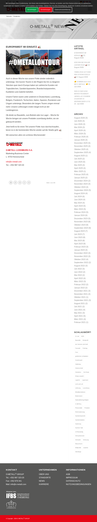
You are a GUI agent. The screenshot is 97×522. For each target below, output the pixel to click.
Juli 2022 (78, 269)
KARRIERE (44, 484)
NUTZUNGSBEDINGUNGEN (78, 484)
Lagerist (77, 380)
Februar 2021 (80, 322)
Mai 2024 (78, 203)
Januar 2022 (79, 288)
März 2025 (78, 171)
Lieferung (78, 388)
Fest (76, 352)
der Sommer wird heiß (81, 344)
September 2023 (81, 228)
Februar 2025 (80, 174)
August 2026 (79, 118)
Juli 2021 (78, 307)
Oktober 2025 (80, 149)
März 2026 (78, 134)
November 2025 (81, 146)
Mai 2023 (78, 241)
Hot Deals (86, 372)
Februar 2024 (80, 212)
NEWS (42, 481)
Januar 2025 (79, 178)
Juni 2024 (78, 200)
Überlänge (78, 451)
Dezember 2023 (81, 219)
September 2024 (81, 190)
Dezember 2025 (81, 143)
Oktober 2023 (80, 225)
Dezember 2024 (81, 181)
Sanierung (78, 424)
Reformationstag (80, 412)
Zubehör (85, 447)
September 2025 (81, 152)
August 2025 (79, 156)
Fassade (77, 348)
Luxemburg (86, 388)
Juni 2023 (78, 237)
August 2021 (79, 303)
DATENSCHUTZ (73, 481)
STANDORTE (45, 478)
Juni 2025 (78, 162)
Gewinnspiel (78, 360)
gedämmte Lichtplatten (81, 356)
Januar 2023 (79, 250)
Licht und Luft (79, 384)
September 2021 (81, 300)
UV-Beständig (79, 432)
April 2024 (78, 206)
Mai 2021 (78, 313)
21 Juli (77, 336)
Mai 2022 (78, 275)
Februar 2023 (80, 247)
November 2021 (81, 294)
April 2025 (78, 168)
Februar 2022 (80, 285)
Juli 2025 (78, 159)
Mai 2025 (78, 165)
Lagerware (85, 380)
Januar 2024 (79, 215)
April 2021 (78, 316)
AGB (68, 474)
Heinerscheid (79, 368)
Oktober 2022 (80, 259)
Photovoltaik (78, 408)
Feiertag (85, 348)
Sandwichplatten (80, 420)
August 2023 (79, 231)
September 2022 (81, 262)
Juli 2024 (78, 196)
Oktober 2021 (80, 297)
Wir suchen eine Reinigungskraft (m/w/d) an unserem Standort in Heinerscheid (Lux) (82, 96)
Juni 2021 (78, 310)
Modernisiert (78, 396)
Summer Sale (79, 427)
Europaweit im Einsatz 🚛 (23, 46)
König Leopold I (79, 376)
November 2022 (81, 256)
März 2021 (78, 319)
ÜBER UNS (44, 474)
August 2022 (79, 266)
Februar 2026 (80, 137)
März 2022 (78, 281)
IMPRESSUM (72, 478)
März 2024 (78, 209)
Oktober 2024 (80, 187)
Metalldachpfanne (80, 392)
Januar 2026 (79, 140)
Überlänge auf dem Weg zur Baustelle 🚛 (82, 74)
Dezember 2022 (81, 253)
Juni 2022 (78, 272)
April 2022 (78, 278)
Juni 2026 (78, 124)
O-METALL (78, 404)
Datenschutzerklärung (62, 9)
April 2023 (78, 244)
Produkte (87, 408)
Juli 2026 (78, 121)
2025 (82, 336)
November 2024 (81, 184)
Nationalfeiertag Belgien (82, 400)
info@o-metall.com (14, 162)
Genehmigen (31, 9)
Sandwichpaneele (80, 416)
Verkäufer (78, 440)
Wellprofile (78, 447)
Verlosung (86, 440)
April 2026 (78, 130)
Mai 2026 (78, 127)
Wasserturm (78, 443)
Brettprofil (85, 340)
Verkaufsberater (79, 435)
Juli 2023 (78, 234)
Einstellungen (46, 9)
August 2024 (79, 193)
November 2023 (81, 222)
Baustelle (77, 340)
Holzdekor (78, 372)
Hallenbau (78, 364)
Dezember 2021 (81, 291)
